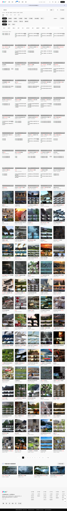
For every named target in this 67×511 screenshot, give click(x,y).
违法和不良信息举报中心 (48, 509)
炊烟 (6, 12)
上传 (58, 1)
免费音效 (45, 495)
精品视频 (32, 495)
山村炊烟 (21, 12)
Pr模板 (25, 18)
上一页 (19, 457)
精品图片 (38, 495)
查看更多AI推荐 (61, 463)
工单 (65, 501)
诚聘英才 (63, 495)
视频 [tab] (3, 14)
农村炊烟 (14, 12)
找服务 (57, 495)
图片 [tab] (7, 14)
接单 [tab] (15, 14)
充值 (55, 1)
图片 (12, 2)
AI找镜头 (51, 495)
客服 (65, 498)
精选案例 (51, 499)
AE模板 (15, 18)
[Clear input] (47, 9)
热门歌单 (45, 497)
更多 (26, 2)
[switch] (52, 10)
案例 (22, 2)
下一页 (48, 457)
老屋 (8, 12)
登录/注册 (62, 1)
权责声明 (63, 499)
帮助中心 (63, 497)
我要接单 (57, 497)
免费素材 (32, 499)
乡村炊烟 (17, 12)
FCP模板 (30, 18)
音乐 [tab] (11, 14)
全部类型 (4, 18)
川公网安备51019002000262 (40, 509)
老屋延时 (11, 12)
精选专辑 (32, 497)
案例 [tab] (19, 14)
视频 (9, 2)
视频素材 (10, 18)
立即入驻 (45, 499)
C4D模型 (20, 18)
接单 (19, 2)
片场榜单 (51, 497)
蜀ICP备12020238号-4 (31, 509)
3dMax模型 (37, 18)
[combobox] (44, 2)
